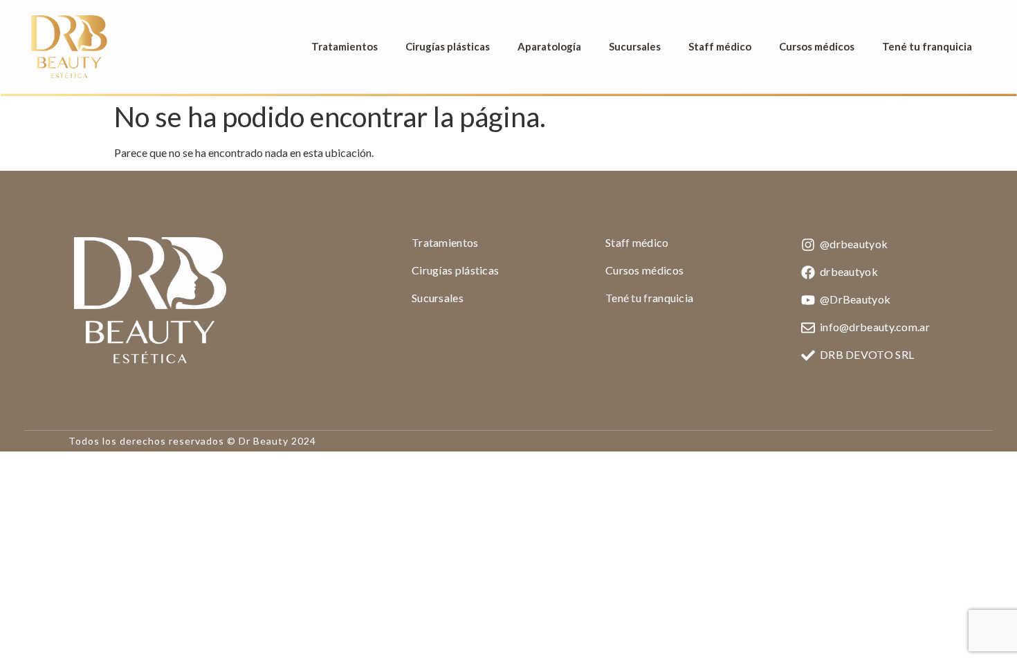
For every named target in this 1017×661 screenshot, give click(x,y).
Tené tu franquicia (927, 46)
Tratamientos (344, 46)
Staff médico (719, 46)
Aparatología (549, 46)
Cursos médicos (816, 46)
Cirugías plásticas (447, 46)
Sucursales (635, 46)
